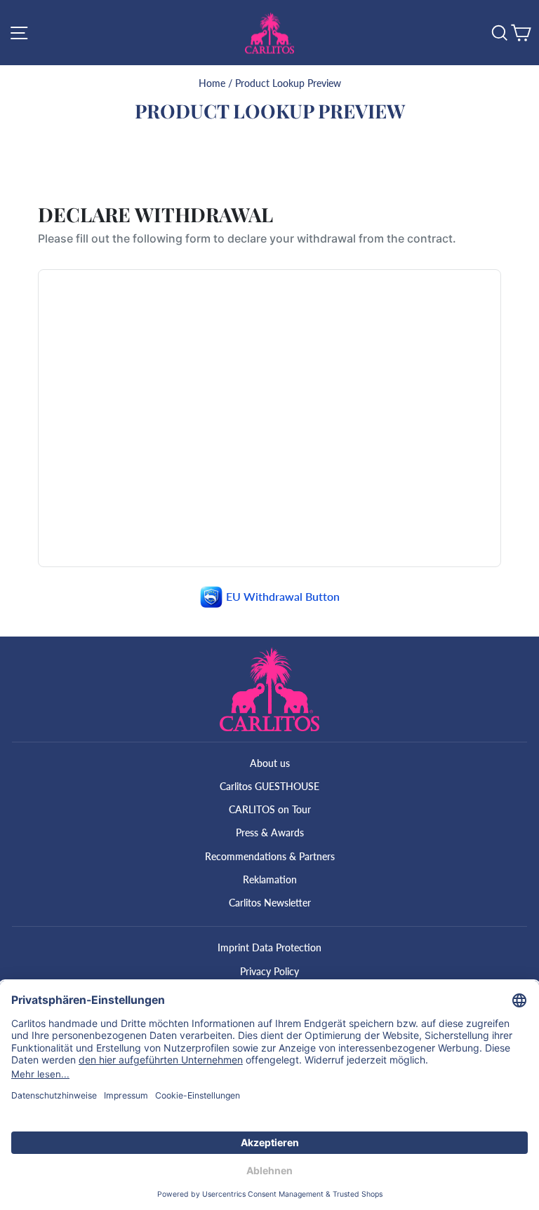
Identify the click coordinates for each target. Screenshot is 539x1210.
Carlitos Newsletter (270, 903)
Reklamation (270, 879)
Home (212, 83)
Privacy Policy (269, 971)
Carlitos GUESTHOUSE (269, 786)
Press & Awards (270, 832)
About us (270, 763)
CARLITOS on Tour (270, 809)
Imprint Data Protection (269, 947)
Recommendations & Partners (270, 856)
